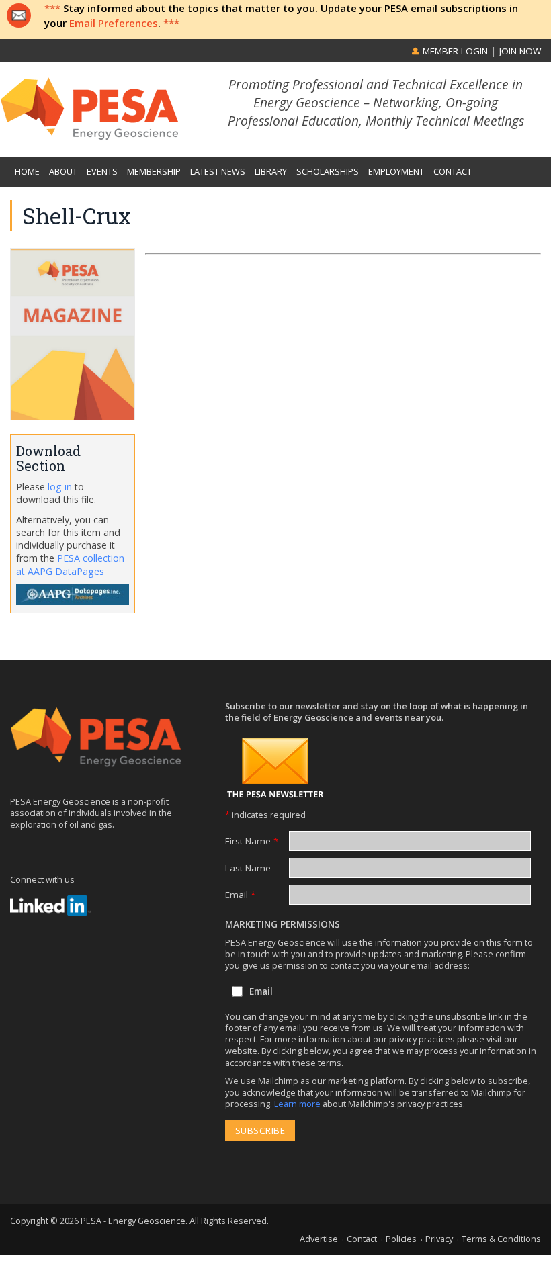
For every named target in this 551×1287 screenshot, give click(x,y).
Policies (401, 1239)
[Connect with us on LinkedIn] (50, 905)
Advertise (319, 1239)
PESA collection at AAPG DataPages (70, 564)
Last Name (248, 868)
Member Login (454, 51)
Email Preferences (113, 23)
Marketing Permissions (282, 924)
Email (240, 895)
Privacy (439, 1239)
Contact (362, 1239)
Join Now (520, 51)
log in (60, 486)
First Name (251, 841)
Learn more (298, 1104)
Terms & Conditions (501, 1239)
